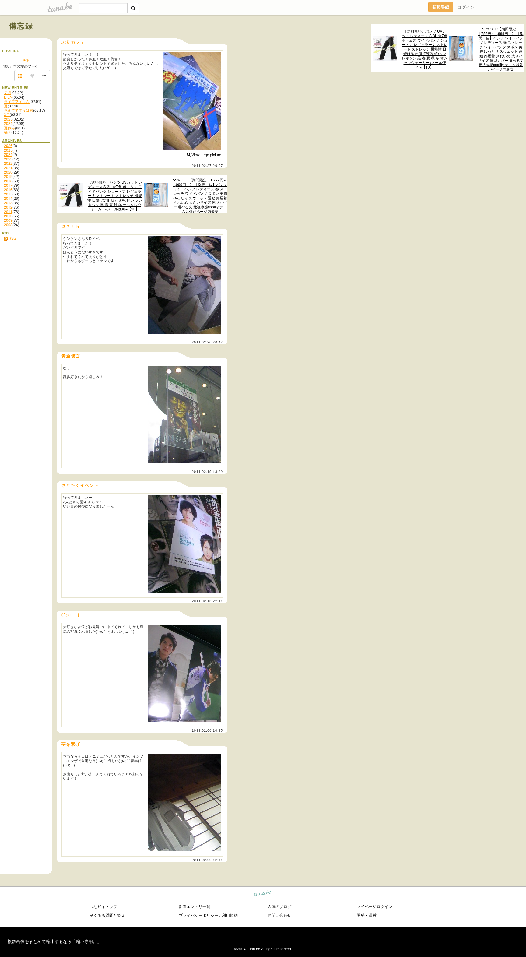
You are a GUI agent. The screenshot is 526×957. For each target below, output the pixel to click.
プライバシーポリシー (198, 915)
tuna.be (262, 894)
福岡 (7, 132)
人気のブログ (279, 906)
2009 (8, 220)
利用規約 (230, 915)
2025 (8, 118)
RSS (12, 238)
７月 (7, 92)
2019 (8, 176)
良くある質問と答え (107, 915)
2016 (8, 189)
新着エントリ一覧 (194, 906)
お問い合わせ (279, 915)
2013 (8, 202)
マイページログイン (374, 906)
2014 (8, 198)
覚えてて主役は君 (18, 110)
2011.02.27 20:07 (207, 165)
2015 (8, 193)
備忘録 (21, 25)
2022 (8, 163)
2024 (8, 123)
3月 (7, 114)
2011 (8, 211)
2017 (8, 185)
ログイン (465, 7)
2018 (8, 180)
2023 (8, 158)
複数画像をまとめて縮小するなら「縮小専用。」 (54, 941)
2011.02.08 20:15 (207, 730)
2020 (8, 171)
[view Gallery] (20, 76)
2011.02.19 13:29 (207, 471)
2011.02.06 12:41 (207, 859)
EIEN (8, 97)
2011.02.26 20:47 (207, 342)
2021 (8, 167)
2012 (8, 206)
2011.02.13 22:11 (207, 600)
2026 (8, 145)
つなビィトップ (103, 906)
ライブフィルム (17, 101)
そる (26, 60)
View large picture (206, 154)
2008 (8, 224)
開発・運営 (367, 915)
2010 (8, 215)
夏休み (9, 127)
